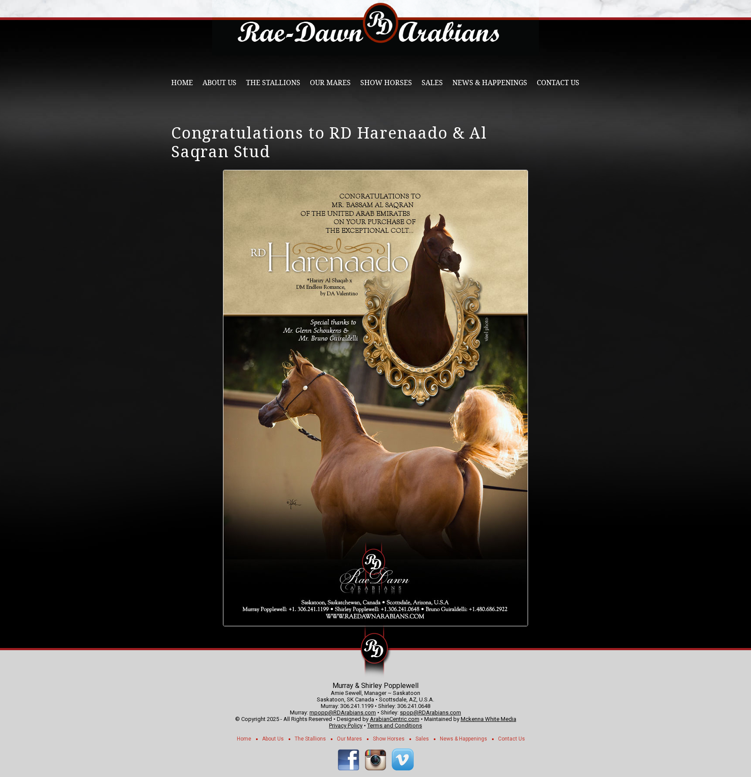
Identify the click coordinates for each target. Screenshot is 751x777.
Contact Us (558, 83)
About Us (219, 83)
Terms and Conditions (394, 725)
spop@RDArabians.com (430, 712)
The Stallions (273, 83)
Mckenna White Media (488, 719)
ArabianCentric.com (394, 719)
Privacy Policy (345, 725)
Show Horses (386, 83)
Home (182, 83)
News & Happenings (489, 83)
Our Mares (330, 83)
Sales (432, 83)
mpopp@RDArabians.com (342, 712)
